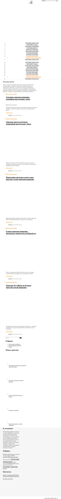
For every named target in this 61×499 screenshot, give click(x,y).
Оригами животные (32, 43)
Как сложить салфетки (14, 344)
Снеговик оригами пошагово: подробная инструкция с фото (18, 98)
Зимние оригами (32, 56)
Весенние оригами (32, 51)
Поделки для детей (8, 478)
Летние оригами (32, 53)
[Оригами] (22, 26)
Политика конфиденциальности (11, 476)
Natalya (10, 115)
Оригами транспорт (32, 59)
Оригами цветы (32, 48)
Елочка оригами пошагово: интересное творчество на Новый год (21, 232)
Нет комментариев (17, 115)
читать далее (9, 112)
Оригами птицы (32, 45)
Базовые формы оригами (15, 345)
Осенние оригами (32, 54)
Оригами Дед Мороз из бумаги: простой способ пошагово (18, 286)
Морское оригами (32, 49)
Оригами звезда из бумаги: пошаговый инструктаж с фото (18, 123)
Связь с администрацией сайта (11, 475)
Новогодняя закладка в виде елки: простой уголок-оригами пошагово (20, 178)
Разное (10, 346)
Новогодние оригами (33, 58)
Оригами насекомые (32, 46)
